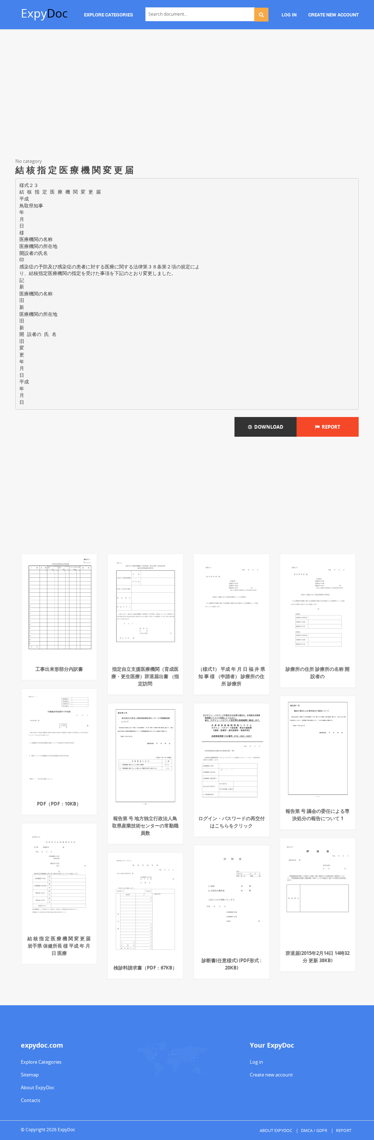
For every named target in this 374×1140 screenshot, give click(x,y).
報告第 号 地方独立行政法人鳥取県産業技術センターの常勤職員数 (145, 825)
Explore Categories (41, 1062)
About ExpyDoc (37, 1087)
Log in (256, 1062)
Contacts (30, 1100)
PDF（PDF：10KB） (59, 803)
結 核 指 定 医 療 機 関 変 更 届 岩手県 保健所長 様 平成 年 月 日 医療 (59, 945)
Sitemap (30, 1074)
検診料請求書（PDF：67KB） (145, 967)
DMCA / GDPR (314, 1130)
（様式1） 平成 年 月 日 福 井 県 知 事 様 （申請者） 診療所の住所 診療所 (231, 676)
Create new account (271, 1074)
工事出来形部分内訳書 (59, 669)
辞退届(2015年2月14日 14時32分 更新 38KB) (318, 957)
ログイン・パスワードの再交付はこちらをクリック (231, 822)
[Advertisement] (187, 95)
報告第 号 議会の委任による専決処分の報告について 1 (318, 815)
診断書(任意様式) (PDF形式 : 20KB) (232, 964)
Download (267, 427)
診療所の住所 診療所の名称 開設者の (318, 673)
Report (330, 427)
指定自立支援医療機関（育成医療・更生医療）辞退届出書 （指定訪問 (145, 676)
